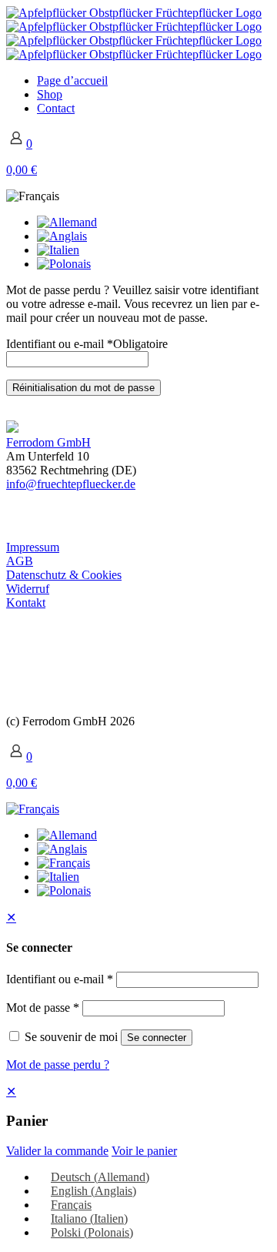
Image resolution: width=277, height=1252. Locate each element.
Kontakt (25, 602)
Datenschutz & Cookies (64, 574)
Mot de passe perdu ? (57, 1064)
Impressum (32, 547)
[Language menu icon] (32, 196)
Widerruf (27, 588)
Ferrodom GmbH (48, 442)
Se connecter (156, 1037)
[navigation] (138, 1121)
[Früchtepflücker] (134, 33)
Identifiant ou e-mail (87, 343)
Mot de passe (42, 1007)
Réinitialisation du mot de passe (83, 387)
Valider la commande (57, 1150)
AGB (19, 560)
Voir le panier (144, 1150)
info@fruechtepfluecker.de (70, 483)
